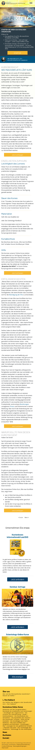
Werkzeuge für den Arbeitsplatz (21, 729)
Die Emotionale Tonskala (11, 719)
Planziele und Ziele (10, 727)
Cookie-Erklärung (7, 746)
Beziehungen (24, 404)
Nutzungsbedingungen (19, 746)
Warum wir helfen (8, 695)
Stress (12, 406)
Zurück (21, 517)
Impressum (5, 748)
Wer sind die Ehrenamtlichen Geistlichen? (16, 694)
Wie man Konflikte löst (17, 722)
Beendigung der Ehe (16, 295)
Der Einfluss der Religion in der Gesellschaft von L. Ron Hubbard (17, 703)
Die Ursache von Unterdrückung (15, 713)
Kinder (25, 714)
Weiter (26, 517)
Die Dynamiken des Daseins (20, 718)
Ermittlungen (24, 724)
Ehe (4, 726)
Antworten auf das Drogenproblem (14, 709)
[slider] (16, 25)
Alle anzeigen (17, 677)
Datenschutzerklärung (23, 744)
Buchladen (7, 735)
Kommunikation (8, 716)
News (5, 732)
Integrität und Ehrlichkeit (11, 724)
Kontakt (6, 738)
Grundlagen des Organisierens (14, 713)
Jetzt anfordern (17, 579)
